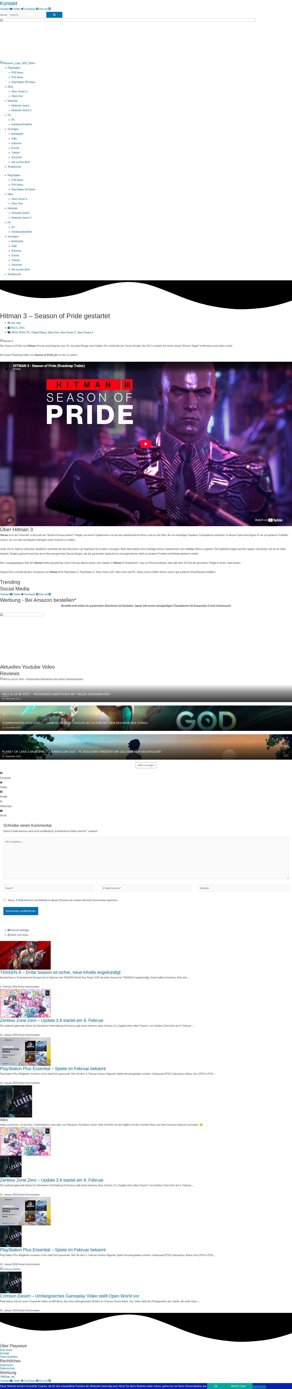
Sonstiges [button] (13, 129)
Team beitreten (9, 1356)
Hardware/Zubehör (21, 124)
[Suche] (54, 15)
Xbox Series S (68, 332)
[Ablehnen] (259, 1387)
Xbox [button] (10, 86)
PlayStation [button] (14, 67)
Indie (14, 138)
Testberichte (14, 166)
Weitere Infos (238, 1386)
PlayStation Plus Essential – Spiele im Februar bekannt (53, 1068)
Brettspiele (17, 133)
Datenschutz (7, 1368)
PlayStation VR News (23, 82)
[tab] (150, 930)
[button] (146, 775)
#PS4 (14, 332)
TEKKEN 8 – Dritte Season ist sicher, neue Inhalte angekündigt (60, 972)
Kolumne (16, 143)
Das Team (6, 1350)
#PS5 (22, 332)
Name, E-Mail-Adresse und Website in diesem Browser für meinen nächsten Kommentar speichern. (63, 900)
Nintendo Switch (20, 105)
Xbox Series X (19, 91)
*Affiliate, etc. (8, 1376)
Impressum (6, 1365)
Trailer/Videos (38, 332)
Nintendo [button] (12, 100)
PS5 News (17, 72)
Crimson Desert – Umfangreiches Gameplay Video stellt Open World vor (69, 1295)
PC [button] (9, 115)
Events (15, 148)
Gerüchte (16, 157)
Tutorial (15, 152)
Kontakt (8, 3)
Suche (3, 14)
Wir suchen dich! (20, 162)
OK (216, 1386)
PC (13, 119)
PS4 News (17, 77)
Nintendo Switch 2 (21, 110)
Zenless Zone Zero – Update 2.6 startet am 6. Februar (52, 1020)
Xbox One (17, 96)
